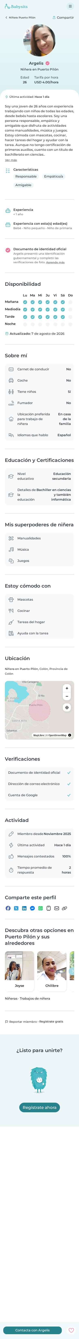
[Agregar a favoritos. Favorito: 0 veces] (71, 1330)
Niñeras (11, 998)
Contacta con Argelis (32, 1330)
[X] (16, 908)
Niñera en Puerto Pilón (39, 69)
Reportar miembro (23, 1022)
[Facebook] (8, 908)
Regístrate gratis (51, 1021)
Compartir (65, 17)
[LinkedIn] (24, 908)
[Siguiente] (73, 971)
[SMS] (48, 908)
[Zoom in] (67, 688)
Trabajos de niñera (35, 998)
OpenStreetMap (57, 735)
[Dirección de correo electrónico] (56, 908)
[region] (39, 710)
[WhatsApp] (40, 908)
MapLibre (38, 735)
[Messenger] (32, 908)
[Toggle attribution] (69, 735)
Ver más (11, 160)
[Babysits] (16, 6)
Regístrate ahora (40, 1107)
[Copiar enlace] (64, 908)
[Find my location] (67, 707)
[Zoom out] (67, 696)
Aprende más (55, 262)
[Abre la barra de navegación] (70, 6)
